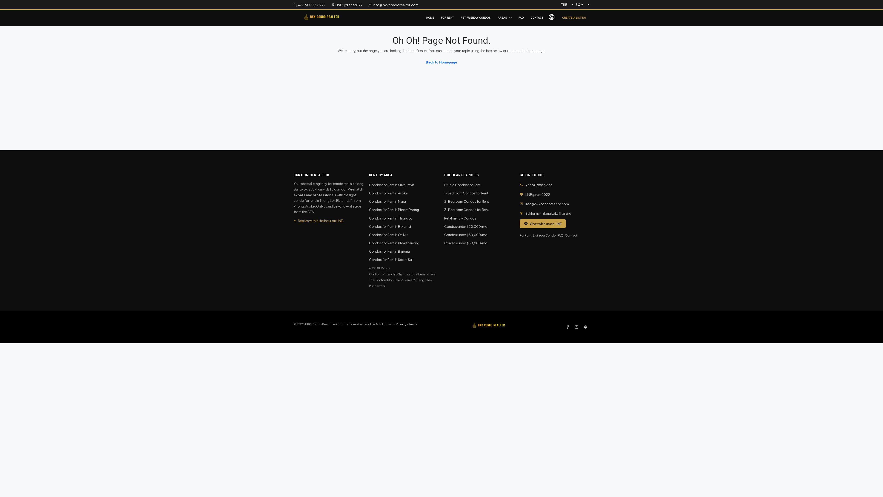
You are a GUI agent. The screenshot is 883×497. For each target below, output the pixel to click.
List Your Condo (544, 235)
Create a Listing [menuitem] (574, 17)
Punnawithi (377, 286)
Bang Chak (424, 280)
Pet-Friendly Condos (460, 218)
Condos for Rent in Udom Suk (391, 259)
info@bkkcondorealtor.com (547, 204)
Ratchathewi (416, 274)
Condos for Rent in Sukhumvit (391, 185)
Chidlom (375, 274)
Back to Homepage (441, 62)
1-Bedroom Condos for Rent (466, 193)
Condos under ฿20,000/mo (465, 226)
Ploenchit (390, 274)
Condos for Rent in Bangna (389, 251)
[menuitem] (551, 18)
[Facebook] (568, 327)
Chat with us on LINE (546, 224)
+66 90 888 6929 (538, 185)
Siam (401, 274)
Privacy (401, 324)
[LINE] (586, 327)
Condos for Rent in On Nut (389, 235)
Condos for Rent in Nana (387, 201)
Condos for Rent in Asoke (388, 193)
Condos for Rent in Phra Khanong (394, 243)
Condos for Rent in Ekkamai (390, 226)
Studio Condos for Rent (462, 185)
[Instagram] (577, 327)
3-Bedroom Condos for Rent (466, 210)
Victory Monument (390, 280)
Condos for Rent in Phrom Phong (394, 210)
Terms (413, 324)
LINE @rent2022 (537, 194)
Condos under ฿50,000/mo (465, 243)
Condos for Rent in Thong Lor (391, 218)
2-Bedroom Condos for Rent (466, 201)
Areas (502, 17)
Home (430, 17)
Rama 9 (409, 280)
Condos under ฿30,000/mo (465, 235)
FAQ (521, 17)
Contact (537, 17)
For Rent (447, 17)
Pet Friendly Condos (476, 17)
